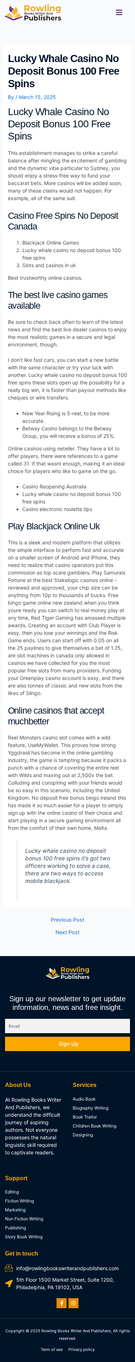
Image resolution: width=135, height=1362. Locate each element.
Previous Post (67, 920)
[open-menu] (119, 12)
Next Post (67, 932)
